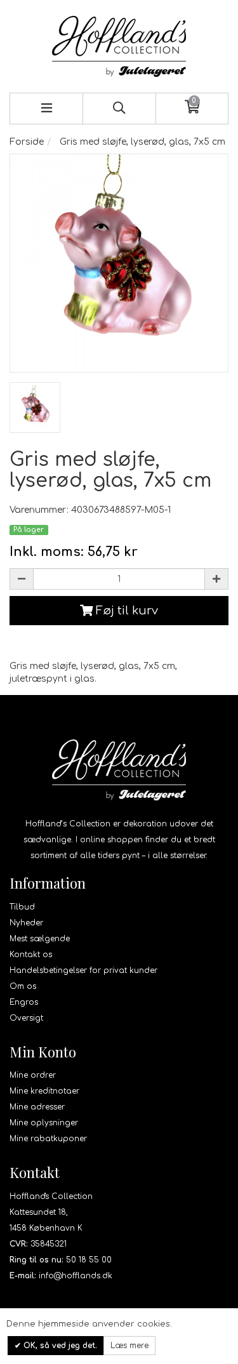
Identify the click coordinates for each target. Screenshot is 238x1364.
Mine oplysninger (44, 1122)
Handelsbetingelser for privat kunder (83, 970)
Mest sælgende (40, 938)
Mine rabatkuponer (48, 1138)
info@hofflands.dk (75, 1275)
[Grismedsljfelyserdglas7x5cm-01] (35, 407)
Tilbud (22, 907)
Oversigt (26, 1018)
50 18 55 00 (89, 1259)
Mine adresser (37, 1106)
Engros (24, 1002)
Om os (23, 986)
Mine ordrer (33, 1075)
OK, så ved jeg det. (59, 1345)
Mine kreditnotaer (44, 1091)
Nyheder (26, 922)
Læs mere (129, 1345)
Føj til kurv (125, 610)
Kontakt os (31, 954)
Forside (27, 142)
